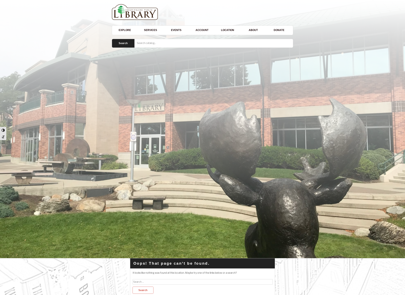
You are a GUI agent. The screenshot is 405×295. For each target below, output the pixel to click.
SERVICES (150, 30)
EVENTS (176, 30)
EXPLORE (125, 30)
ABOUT (253, 30)
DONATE (279, 30)
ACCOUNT (202, 30)
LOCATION (227, 30)
